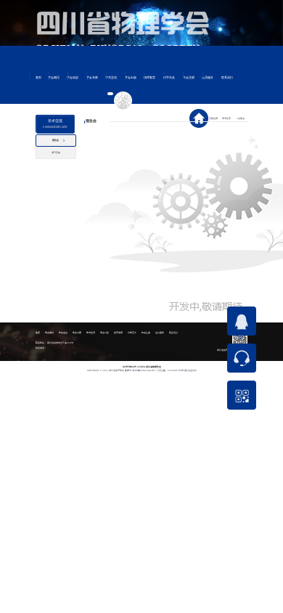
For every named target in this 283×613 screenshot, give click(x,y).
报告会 (240, 118)
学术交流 (111, 77)
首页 (38, 77)
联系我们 (227, 77)
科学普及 (169, 77)
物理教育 (149, 77)
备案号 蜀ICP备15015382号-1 (140, 370)
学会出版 (130, 77)
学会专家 (92, 77)
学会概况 (54, 77)
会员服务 (207, 77)
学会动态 (72, 77)
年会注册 (188, 77)
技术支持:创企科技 (188, 370)
